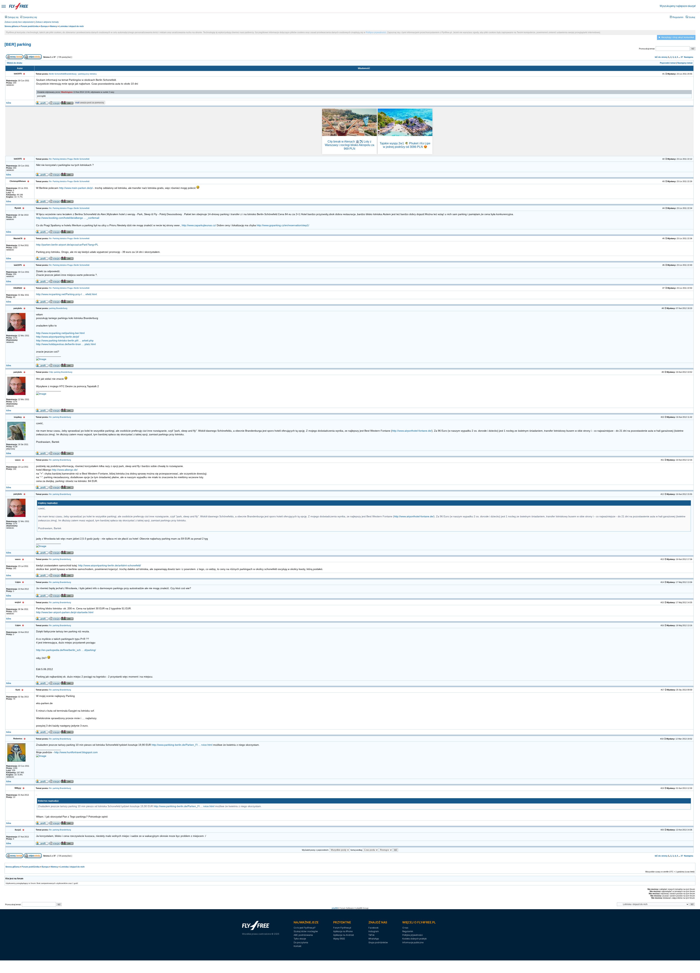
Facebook (373, 927)
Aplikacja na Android (343, 935)
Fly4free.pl (18, 6)
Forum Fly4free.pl (342, 927)
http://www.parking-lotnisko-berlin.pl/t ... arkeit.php (65, 340)
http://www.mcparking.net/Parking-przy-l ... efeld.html (66, 294)
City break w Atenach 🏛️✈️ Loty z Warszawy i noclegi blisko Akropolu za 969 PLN (349, 145)
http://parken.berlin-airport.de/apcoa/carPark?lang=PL (67, 244)
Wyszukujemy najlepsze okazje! (678, 5)
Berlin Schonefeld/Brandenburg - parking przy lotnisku (73, 74)
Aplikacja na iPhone (343, 931)
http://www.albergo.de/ (65, 469)
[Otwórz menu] (3, 6)
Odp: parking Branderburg (60, 372)
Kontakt (297, 946)
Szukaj (691, 17)
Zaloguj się (13, 17)
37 (682, 57)
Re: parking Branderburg (60, 417)
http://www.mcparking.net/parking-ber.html (60, 333)
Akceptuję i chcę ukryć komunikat (677, 37)
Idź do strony (661, 57)
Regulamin (677, 17)
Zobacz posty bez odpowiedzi (19, 22)
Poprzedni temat (668, 63)
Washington (67, 92)
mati (77, 102)
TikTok (371, 935)
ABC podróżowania (303, 935)
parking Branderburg (58, 308)
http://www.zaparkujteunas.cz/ (199, 225)
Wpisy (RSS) (339, 938)
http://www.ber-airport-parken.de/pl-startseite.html (64, 612)
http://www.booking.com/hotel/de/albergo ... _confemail (67, 218)
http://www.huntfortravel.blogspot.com (76, 752)
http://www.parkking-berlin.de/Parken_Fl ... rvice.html (182, 745)
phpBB (335, 908)
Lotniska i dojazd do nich (71, 26)
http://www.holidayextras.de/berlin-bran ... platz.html (66, 344)
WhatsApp (373, 938)
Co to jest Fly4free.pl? (304, 927)
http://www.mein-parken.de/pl (76, 188)
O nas (405, 927)
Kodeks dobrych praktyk (414, 938)
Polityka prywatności (412, 935)
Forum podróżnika (30, 26)
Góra (8, 103)
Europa (44, 26)
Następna (688, 57)
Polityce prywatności (376, 32)
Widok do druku (14, 63)
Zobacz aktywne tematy (47, 22)
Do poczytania (301, 942)
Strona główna (12, 26)
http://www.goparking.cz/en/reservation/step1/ (283, 225)
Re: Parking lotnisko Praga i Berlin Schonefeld (69, 159)
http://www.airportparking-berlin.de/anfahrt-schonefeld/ (109, 565)
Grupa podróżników (378, 942)
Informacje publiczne (412, 942)
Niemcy (53, 26)
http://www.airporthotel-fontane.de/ (412, 430)
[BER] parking (18, 44)
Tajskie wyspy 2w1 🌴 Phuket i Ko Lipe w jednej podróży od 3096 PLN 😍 (405, 145)
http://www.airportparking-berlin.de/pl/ (57, 336)
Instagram (373, 931)
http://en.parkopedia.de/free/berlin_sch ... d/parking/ (66, 650)
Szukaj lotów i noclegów (306, 931)
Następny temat (685, 63)
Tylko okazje (300, 938)
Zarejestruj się (29, 17)
